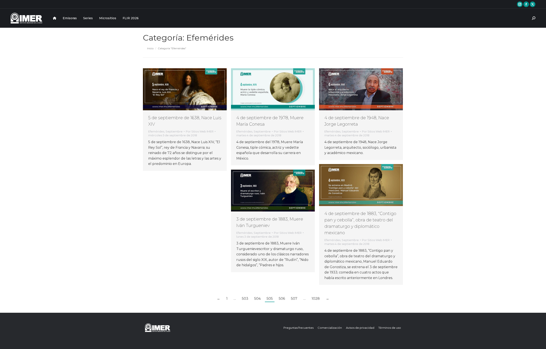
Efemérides (156, 131)
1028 (316, 299)
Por (199, 131)
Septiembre (174, 131)
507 (294, 299)
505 (270, 299)
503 (245, 299)
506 (282, 299)
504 (257, 299)
